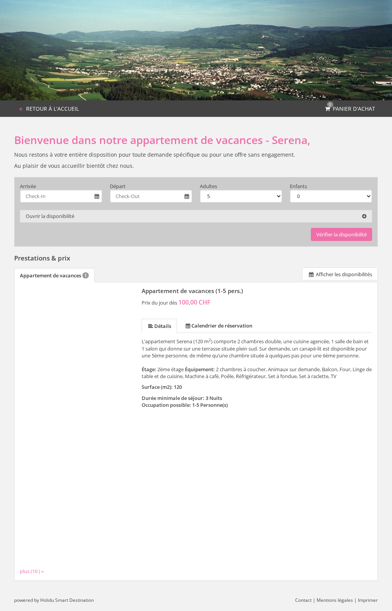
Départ (118, 186)
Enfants (298, 186)
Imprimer (368, 600)
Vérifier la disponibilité (341, 234)
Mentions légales (335, 600)
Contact (303, 600)
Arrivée (28, 186)
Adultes (208, 186)
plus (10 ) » (32, 571)
